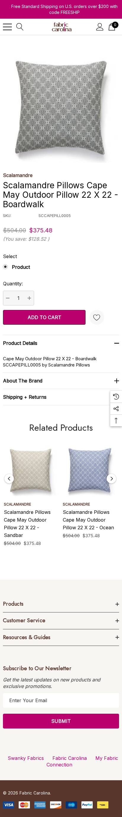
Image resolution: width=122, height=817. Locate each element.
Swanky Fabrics (26, 758)
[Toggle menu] (7, 26)
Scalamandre (18, 175)
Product (21, 267)
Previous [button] (9, 478)
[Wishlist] (96, 317)
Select (10, 256)
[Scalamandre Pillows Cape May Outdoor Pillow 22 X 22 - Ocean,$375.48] (90, 469)
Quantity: (13, 284)
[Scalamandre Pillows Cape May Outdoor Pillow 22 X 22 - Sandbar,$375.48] (31, 469)
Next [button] (111, 478)
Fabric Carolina (69, 758)
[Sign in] (100, 26)
